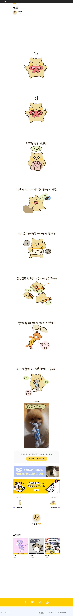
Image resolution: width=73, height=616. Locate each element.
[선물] (36, 64)
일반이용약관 (41, 613)
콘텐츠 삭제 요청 (52, 612)
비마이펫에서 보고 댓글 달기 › (36, 459)
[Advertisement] (36, 27)
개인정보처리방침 (62, 612)
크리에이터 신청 (42, 612)
